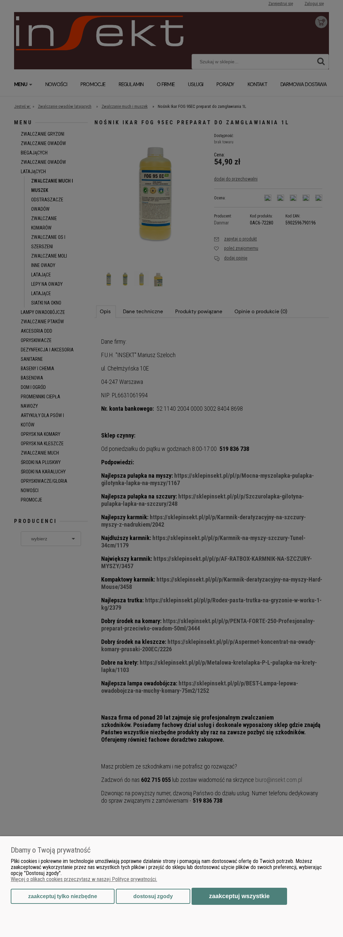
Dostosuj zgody (153, 896)
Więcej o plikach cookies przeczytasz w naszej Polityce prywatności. (84, 879)
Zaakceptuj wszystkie (239, 895)
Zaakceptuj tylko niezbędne (62, 896)
